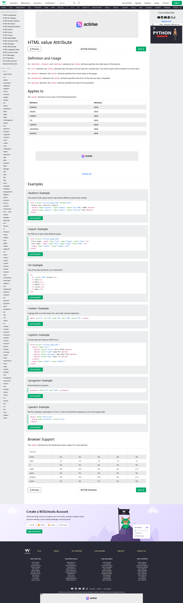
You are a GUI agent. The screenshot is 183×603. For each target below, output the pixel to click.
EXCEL (133, 8)
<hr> (4, 223)
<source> (6, 343)
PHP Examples (107, 575)
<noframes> (7, 278)
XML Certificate (142, 580)
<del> (5, 160)
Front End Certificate (142, 567)
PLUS (39, 551)
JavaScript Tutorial (35, 565)
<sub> (5, 358)
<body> (5, 123)
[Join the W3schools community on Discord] (165, 18)
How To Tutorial (35, 567)
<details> (6, 163)
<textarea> (7, 381)
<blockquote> (8, 120)
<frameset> (7, 209)
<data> (5, 152)
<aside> (5, 97)
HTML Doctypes (8, 44)
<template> (7, 378)
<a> (4, 77)
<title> (5, 395)
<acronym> (7, 83)
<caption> (6, 134)
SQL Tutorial (35, 569)
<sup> (5, 363)
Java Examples (107, 577)
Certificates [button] (49, 3)
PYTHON (38, 8)
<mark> (6, 263)
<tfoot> (6, 383)
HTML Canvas (8, 35)
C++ (72, 8)
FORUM (92, 589)
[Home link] (4, 3)
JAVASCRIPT (20, 8)
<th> (4, 386)
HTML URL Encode (9, 47)
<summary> (7, 361)
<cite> (5, 140)
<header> (6, 217)
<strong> (6, 352)
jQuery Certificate (142, 573)
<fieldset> (6, 189)
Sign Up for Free (34, 531)
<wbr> (5, 418)
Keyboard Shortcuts (10, 64)
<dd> (4, 157)
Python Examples (107, 570)
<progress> (7, 309)
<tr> (4, 398)
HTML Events (7, 29)
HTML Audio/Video (9, 38)
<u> (4, 406)
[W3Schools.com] (27, 552)
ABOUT (99, 589)
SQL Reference (71, 567)
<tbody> (6, 372)
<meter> (6, 272)
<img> (5, 235)
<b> (4, 103)
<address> (6, 86)
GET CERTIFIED (77, 551)
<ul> (4, 409)
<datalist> (6, 154)
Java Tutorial (35, 577)
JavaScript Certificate (142, 565)
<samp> (6, 326)
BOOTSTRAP (97, 8)
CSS (10, 8)
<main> (5, 257)
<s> (4, 323)
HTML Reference (71, 562)
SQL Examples (107, 569)
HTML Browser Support (11, 21)
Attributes (89, 49)
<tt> (4, 404)
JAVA (46, 8)
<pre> (5, 306)
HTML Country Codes (10, 52)
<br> (4, 126)
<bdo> (5, 114)
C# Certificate (142, 578)
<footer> (6, 200)
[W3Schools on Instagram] (172, 18)
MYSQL (116, 8)
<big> (5, 117)
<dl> (4, 177)
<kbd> (5, 243)
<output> (6, 295)
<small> (6, 341)
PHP (53, 8)
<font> (5, 197)
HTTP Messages (9, 55)
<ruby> (5, 320)
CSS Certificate (142, 564)
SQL (29, 8)
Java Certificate (142, 575)
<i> (4, 229)
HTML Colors (7, 32)
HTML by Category (9, 18)
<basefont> (7, 109)
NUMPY (158, 8)
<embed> (6, 186)
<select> (6, 338)
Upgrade (138, 3)
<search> (6, 332)
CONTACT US (141, 551)
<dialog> (6, 169)
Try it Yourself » (35, 218)
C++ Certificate (142, 577)
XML (141, 8)
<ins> (5, 240)
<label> (5, 246)
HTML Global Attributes (11, 26)
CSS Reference (71, 564)
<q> (4, 312)
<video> (6, 415)
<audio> (6, 100)
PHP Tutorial (35, 575)
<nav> (5, 275)
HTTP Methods (8, 58)
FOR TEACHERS (99, 551)
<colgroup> (7, 149)
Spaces (156, 3)
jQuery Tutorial (36, 580)
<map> (5, 260)
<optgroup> (7, 289)
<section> (6, 335)
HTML (4, 8)
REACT (107, 8)
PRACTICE (121, 551)
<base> (5, 106)
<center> (6, 137)
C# (78, 8)
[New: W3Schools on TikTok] (174, 18)
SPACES (56, 551)
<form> (5, 203)
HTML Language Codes (11, 49)
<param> (6, 300)
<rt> (4, 318)
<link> (5, 255)
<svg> (5, 366)
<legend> (6, 249)
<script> (6, 329)
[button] (74, 3)
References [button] (25, 3)
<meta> (6, 269)
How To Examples (107, 567)
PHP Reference (71, 573)
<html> (5, 226)
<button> (6, 129)
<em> (5, 183)
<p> (4, 298)
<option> (6, 292)
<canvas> (6, 131)
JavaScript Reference (71, 565)
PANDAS (167, 8)
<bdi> (5, 111)
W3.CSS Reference (71, 570)
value (96, 107)
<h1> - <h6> (7, 212)
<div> (5, 174)
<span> (5, 346)
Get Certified (127, 3)
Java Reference (71, 577)
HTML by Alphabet (9, 15)
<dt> (4, 180)
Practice (166, 3)
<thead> (6, 389)
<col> (5, 146)
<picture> (6, 303)
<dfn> (5, 166)
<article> (6, 94)
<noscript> (7, 280)
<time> (5, 392)
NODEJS (177, 8)
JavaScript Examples (107, 565)
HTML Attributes (9, 24)
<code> (5, 143)
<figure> (6, 194)
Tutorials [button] (13, 3)
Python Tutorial (35, 570)
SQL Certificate (142, 569)
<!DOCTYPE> (7, 74)
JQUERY (125, 8)
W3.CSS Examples (107, 572)
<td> (4, 375)
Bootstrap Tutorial (35, 573)
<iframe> (6, 232)
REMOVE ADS (87, 174)
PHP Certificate (142, 572)
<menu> (6, 266)
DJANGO (149, 8)
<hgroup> (6, 220)
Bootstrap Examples (107, 573)
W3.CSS (61, 8)
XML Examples (107, 578)
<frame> (6, 206)
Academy (147, 3)
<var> (5, 412)
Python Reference (71, 569)
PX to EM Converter (10, 61)
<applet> (6, 89)
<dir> (5, 172)
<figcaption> (7, 192)
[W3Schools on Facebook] (168, 18)
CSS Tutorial (35, 564)
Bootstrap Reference (71, 572)
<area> (5, 91)
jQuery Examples (106, 580)
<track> (6, 401)
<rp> (4, 315)
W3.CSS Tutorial (35, 572)
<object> (6, 283)
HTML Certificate (142, 562)
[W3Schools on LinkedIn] (162, 18)
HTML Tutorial (35, 562)
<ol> (4, 286)
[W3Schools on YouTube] (158, 18)
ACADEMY (107, 589)
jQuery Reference (71, 580)
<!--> (4, 71)
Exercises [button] (37, 3)
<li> (4, 252)
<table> (6, 369)
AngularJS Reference (71, 578)
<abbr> (5, 80)
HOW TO (86, 8)
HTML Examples (107, 562)
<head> (5, 215)
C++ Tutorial (35, 578)
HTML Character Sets (10, 41)
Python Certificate (142, 570)
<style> (5, 355)
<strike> (6, 349)
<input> (6, 237)
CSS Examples (107, 564)
